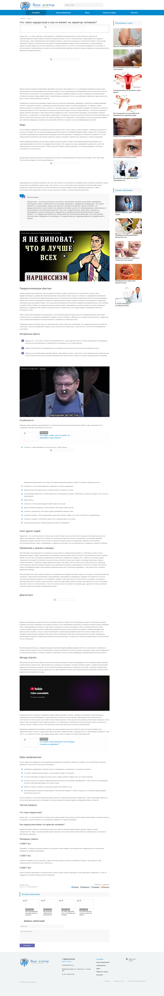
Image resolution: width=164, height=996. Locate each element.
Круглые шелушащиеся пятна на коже (126, 46)
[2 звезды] (22, 887)
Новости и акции (109, 12)
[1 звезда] (20, 887)
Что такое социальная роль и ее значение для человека (68, 913)
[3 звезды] (23, 887)
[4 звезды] (25, 887)
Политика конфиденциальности (137, 981)
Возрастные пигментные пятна (124, 136)
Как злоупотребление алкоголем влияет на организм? (31, 913)
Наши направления (63, 12)
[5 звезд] (27, 887)
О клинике (36, 12)
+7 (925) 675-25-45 (68, 959)
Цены (87, 12)
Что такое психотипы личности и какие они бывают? (85, 913)
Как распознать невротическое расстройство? (47, 913)
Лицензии (107, 981)
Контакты (134, 12)
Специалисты (101, 965)
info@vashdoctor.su (68, 965)
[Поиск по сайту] (101, 5)
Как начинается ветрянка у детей (124, 157)
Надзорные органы (119, 981)
